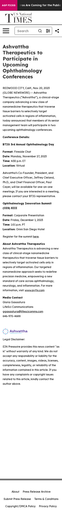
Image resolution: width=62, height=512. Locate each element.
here (36, 236)
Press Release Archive (37, 491)
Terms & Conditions (46, 499)
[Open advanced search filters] (48, 31)
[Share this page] (57, 31)
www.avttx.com (34, 290)
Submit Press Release (17, 499)
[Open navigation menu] (6, 31)
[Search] (40, 31)
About (15, 491)
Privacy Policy (48, 506)
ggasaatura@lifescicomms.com (23, 311)
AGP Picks (8, 5)
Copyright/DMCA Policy (20, 506)
